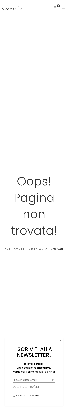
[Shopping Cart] (55, 7)
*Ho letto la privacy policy (27, 395)
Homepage (56, 249)
